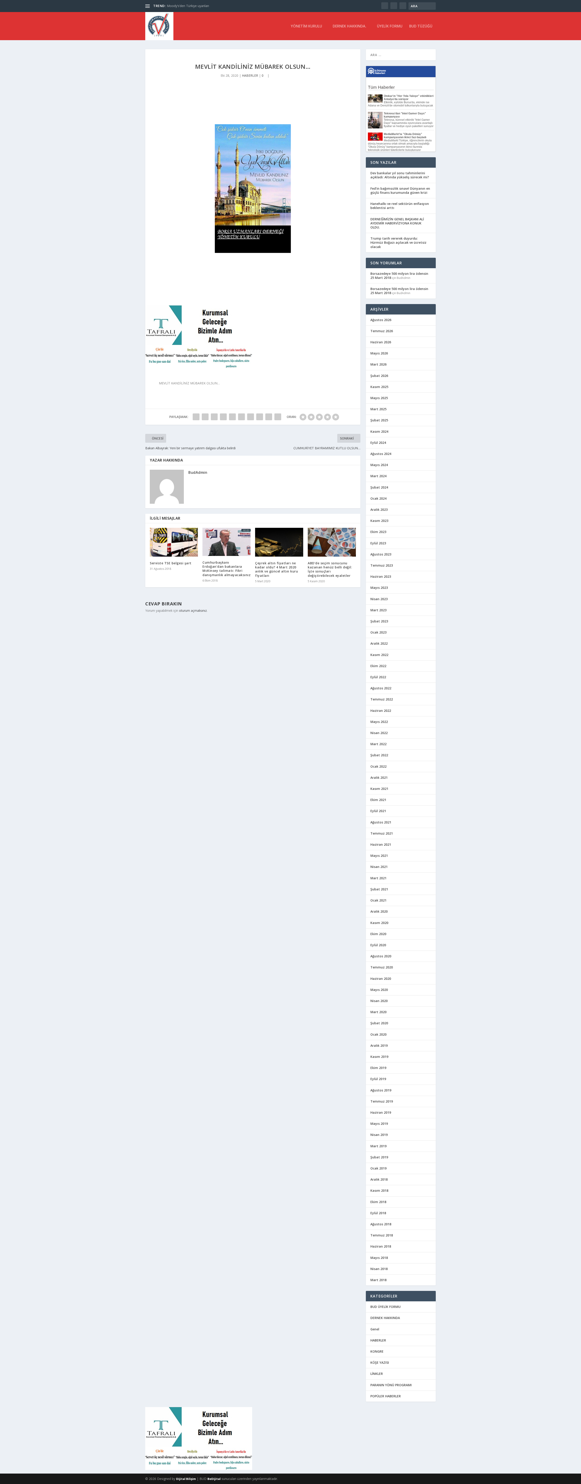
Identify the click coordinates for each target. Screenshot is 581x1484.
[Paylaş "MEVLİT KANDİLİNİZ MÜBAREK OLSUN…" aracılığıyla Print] (277, 416)
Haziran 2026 (380, 342)
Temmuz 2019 (381, 1101)
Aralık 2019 (379, 1045)
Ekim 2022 (378, 666)
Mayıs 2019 (379, 1123)
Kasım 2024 (379, 431)
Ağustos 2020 (380, 956)
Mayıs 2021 (379, 855)
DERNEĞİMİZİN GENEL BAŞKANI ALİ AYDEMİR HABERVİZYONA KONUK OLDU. (397, 223)
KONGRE (377, 1351)
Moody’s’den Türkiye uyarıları (188, 6)
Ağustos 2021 (380, 822)
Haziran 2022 (380, 710)
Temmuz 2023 (381, 565)
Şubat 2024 (379, 487)
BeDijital (214, 1479)
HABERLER (250, 75)
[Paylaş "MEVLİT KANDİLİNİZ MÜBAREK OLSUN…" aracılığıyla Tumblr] (223, 416)
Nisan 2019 (379, 1135)
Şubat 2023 (379, 621)
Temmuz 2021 (381, 833)
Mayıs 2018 (379, 1258)
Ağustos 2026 (380, 320)
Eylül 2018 (378, 1213)
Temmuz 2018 (381, 1235)
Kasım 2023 (379, 520)
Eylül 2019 (378, 1079)
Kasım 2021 (379, 788)
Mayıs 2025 (379, 398)
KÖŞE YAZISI (379, 1362)
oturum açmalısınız (193, 610)
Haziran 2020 (380, 978)
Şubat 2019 (379, 1157)
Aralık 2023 (379, 509)
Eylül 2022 (378, 677)
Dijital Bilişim (186, 1479)
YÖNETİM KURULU (306, 26)
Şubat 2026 (379, 375)
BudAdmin (197, 472)
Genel (374, 1329)
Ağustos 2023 (380, 554)
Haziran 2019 (380, 1112)
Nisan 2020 (379, 1001)
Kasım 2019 (379, 1056)
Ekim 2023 (378, 532)
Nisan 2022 (379, 733)
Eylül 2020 (378, 945)
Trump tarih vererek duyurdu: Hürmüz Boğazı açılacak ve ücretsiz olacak (398, 242)
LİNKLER (376, 1373)
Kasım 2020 (379, 923)
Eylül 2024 (378, 442)
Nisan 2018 (379, 1269)
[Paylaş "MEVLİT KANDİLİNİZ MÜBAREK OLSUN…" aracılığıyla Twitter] (205, 416)
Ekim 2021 (378, 800)
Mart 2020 (378, 1012)
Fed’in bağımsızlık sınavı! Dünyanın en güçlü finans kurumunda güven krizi (400, 190)
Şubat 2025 (379, 420)
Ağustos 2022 (380, 688)
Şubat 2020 (379, 1023)
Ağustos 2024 (380, 454)
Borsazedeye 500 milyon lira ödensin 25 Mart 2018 (399, 275)
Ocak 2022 (378, 766)
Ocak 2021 (378, 900)
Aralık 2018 (379, 1179)
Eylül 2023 (378, 543)
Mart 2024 (378, 476)
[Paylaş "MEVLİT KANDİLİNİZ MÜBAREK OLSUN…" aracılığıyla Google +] (214, 416)
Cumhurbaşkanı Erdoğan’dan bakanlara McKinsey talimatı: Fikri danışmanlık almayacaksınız (226, 568)
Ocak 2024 (378, 498)
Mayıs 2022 (379, 722)
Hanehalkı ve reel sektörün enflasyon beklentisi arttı (399, 205)
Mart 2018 (378, 1280)
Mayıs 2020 (379, 990)
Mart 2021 (378, 878)
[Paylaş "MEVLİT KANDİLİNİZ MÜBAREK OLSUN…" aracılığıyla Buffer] (250, 416)
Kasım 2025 (379, 387)
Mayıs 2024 (379, 465)
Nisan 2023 (379, 599)
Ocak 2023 (378, 632)
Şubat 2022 (379, 755)
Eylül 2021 (378, 811)
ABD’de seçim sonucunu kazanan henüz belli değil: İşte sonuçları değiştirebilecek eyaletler (330, 569)
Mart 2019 (378, 1146)
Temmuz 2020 (381, 967)
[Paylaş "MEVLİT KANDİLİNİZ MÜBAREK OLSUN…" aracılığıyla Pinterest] (232, 416)
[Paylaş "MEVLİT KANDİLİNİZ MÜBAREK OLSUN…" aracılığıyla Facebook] (196, 416)
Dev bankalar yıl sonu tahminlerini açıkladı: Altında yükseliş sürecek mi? (399, 175)
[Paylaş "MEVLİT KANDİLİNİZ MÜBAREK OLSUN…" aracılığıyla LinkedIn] (241, 416)
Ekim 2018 (378, 1202)
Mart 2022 (378, 744)
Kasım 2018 (379, 1190)
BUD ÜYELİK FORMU (385, 1307)
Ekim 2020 (378, 934)
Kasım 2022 (379, 655)
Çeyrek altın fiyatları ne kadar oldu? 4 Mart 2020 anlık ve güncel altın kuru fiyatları (276, 569)
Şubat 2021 (379, 889)
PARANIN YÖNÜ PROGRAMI (391, 1385)
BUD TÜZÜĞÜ (420, 26)
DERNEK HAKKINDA (385, 1318)
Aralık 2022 (379, 643)
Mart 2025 (378, 409)
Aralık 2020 (379, 911)
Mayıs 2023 (379, 587)
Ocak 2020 (378, 1034)
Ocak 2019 (378, 1168)
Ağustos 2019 (380, 1090)
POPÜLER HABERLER (385, 1396)
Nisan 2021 (379, 867)
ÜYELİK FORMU (389, 26)
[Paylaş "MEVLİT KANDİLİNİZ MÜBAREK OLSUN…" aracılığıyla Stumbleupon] (259, 416)
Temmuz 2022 (381, 699)
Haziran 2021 (380, 844)
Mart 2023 (378, 610)
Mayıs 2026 (379, 353)
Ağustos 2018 (380, 1224)
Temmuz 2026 (381, 331)
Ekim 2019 (378, 1068)
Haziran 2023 (380, 576)
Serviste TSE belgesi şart (171, 563)
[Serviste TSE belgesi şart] (174, 542)
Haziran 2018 (380, 1246)
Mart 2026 (378, 364)
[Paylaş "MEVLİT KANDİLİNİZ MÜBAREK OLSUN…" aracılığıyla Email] (268, 416)
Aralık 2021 (379, 777)
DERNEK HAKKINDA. (349, 26)
